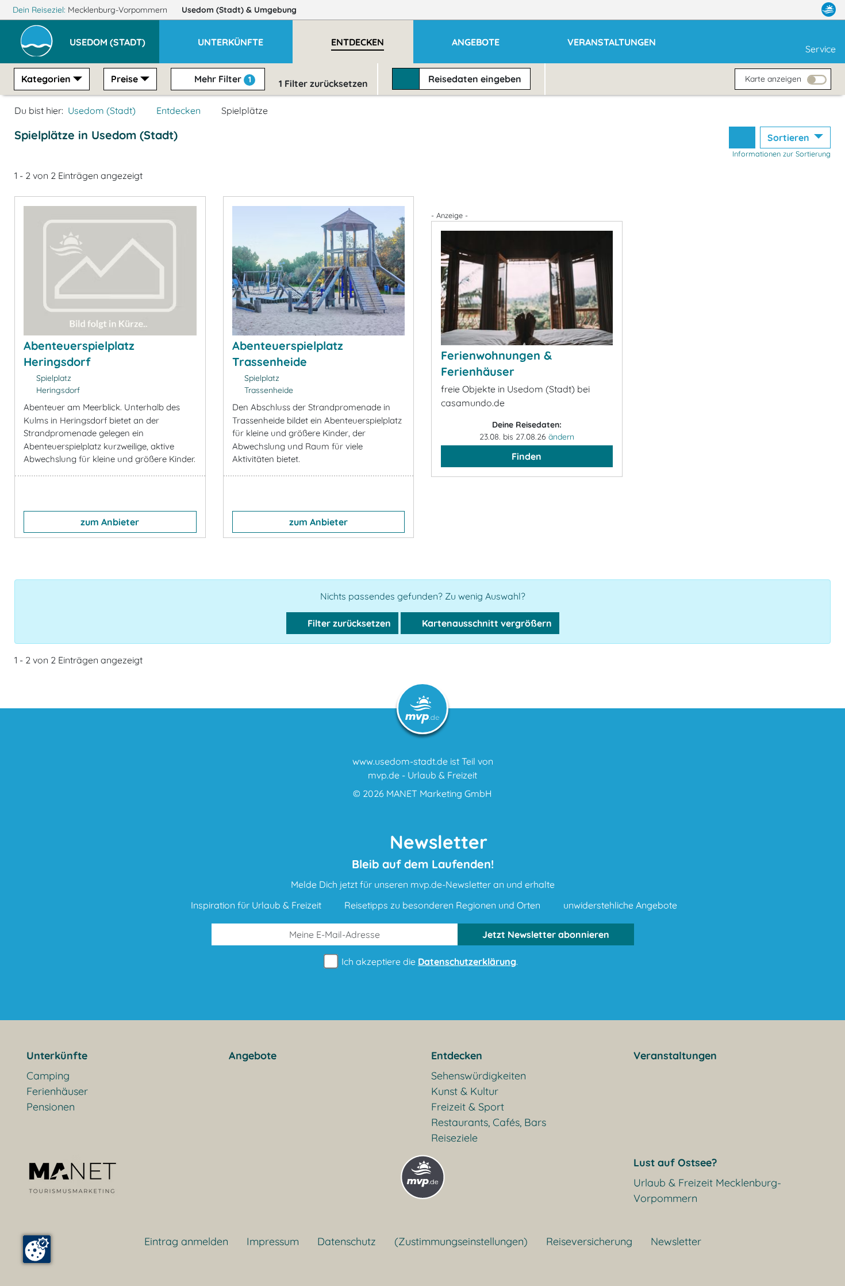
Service (820, 49)
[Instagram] (804, 10)
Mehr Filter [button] (221, 79)
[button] (114, 37)
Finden (526, 456)
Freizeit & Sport (467, 1106)
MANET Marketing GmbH (439, 793)
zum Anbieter (109, 522)
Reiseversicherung (589, 1241)
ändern (561, 437)
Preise (124, 79)
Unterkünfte (56, 1055)
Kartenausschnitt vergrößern (486, 623)
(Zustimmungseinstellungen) (461, 1241)
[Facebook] (778, 10)
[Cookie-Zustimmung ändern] (37, 1249)
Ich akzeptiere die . (428, 961)
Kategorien (46, 79)
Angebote (252, 1055)
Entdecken (178, 110)
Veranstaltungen (675, 1055)
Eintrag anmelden (186, 1241)
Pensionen (50, 1106)
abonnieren (545, 934)
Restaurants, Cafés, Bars (488, 1122)
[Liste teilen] (742, 137)
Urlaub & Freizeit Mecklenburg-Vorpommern (707, 1190)
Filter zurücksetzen (348, 623)
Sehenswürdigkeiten (478, 1075)
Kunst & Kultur (464, 1091)
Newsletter (676, 1241)
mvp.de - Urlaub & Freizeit (422, 775)
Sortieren (789, 137)
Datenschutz (346, 1241)
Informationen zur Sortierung (781, 153)
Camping (48, 1075)
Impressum (273, 1241)
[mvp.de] (828, 10)
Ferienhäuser (57, 1091)
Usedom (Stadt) (239, 10)
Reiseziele (454, 1137)
